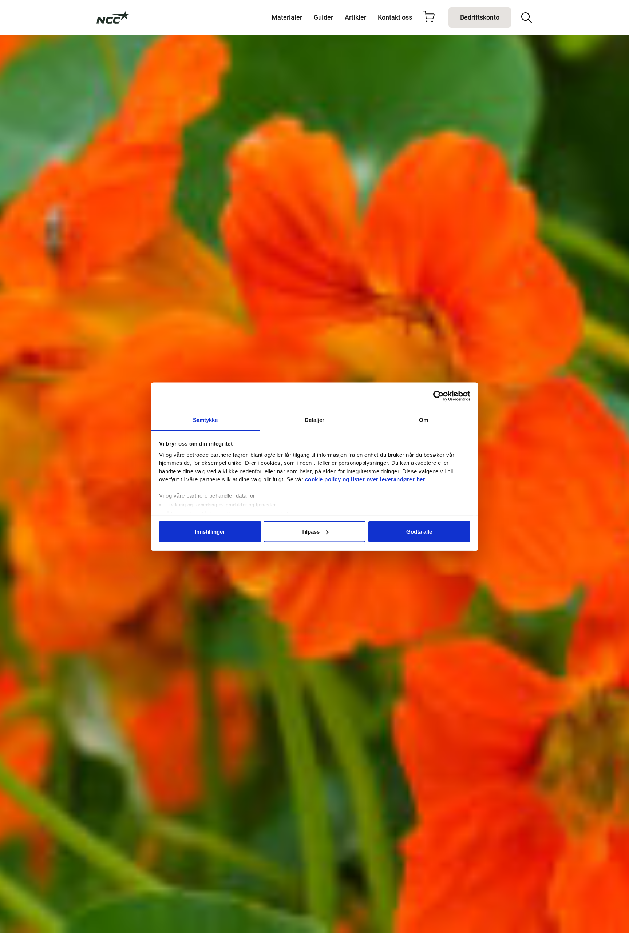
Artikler (355, 17)
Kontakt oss (395, 17)
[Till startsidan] (112, 17)
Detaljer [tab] (315, 419)
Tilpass (310, 532)
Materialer (287, 17)
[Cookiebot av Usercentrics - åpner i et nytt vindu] (438, 396)
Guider (323, 17)
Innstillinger (210, 532)
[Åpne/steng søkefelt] (526, 17)
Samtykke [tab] (205, 419)
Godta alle (419, 532)
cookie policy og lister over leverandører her (365, 479)
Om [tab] (423, 419)
